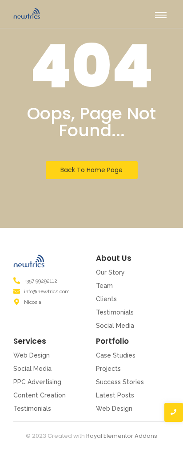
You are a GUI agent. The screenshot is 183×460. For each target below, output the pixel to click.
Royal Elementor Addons (121, 436)
